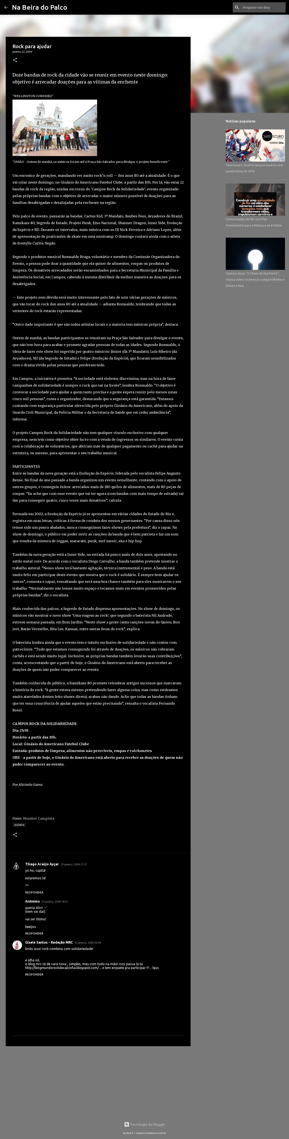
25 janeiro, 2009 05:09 (87, 942)
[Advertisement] (98, 1082)
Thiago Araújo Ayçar (42, 864)
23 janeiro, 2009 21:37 (74, 864)
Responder (34, 892)
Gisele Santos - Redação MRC (49, 942)
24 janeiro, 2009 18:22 (54, 901)
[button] (15, 60)
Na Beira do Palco (39, 7)
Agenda (19, 824)
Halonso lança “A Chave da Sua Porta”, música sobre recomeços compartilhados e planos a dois (255, 279)
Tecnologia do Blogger (147, 1124)
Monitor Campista (38, 818)
